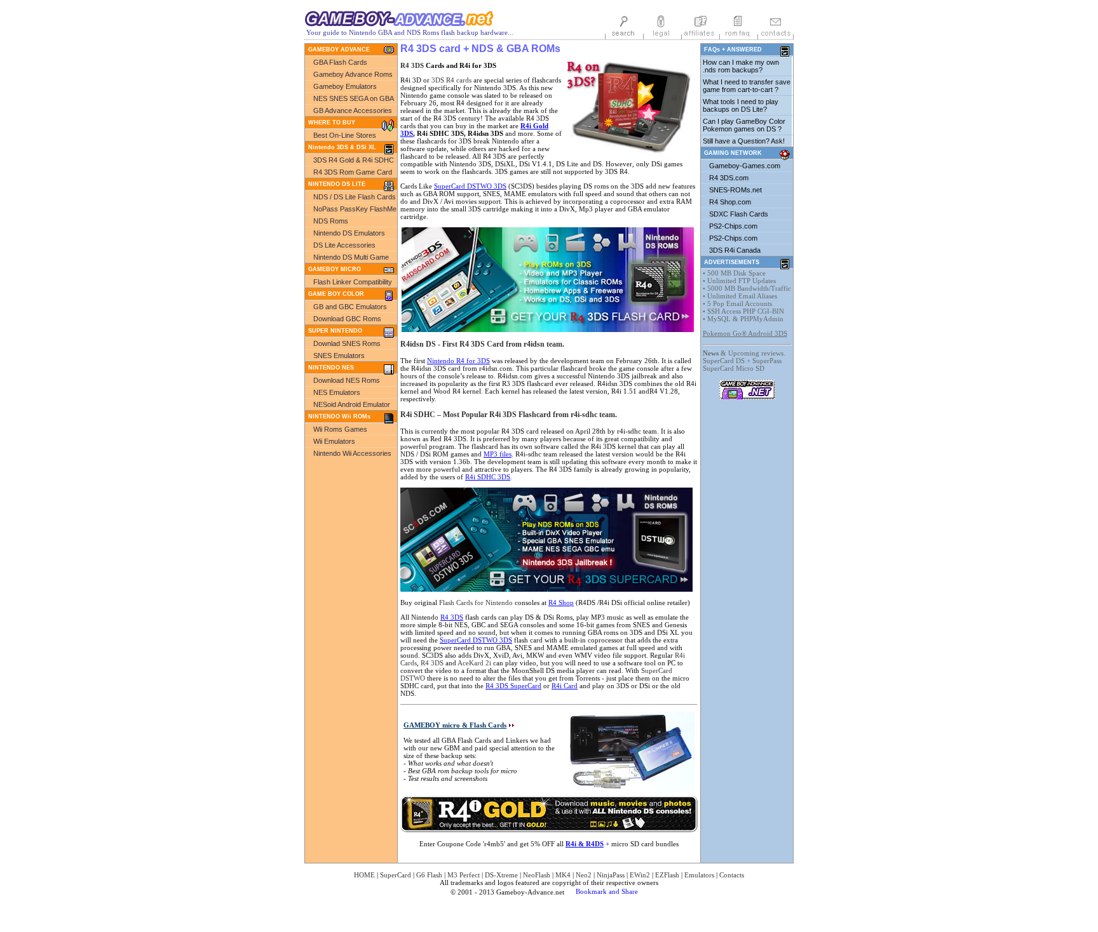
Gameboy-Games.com (744, 166)
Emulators (699, 875)
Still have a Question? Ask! (744, 141)
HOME (364, 875)
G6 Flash (429, 875)
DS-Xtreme (501, 875)
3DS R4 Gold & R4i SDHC (353, 160)
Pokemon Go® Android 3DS (745, 333)
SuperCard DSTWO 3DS (470, 186)
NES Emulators (336, 392)
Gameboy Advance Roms (353, 74)
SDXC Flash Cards (738, 214)
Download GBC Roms (347, 319)
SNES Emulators (339, 355)
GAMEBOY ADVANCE (339, 49)
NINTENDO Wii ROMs (339, 416)
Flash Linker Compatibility (352, 282)
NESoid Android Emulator (351, 404)
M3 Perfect (463, 875)
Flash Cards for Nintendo (476, 602)
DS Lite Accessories (344, 245)
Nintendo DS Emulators (349, 233)
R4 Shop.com (730, 202)
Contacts (731, 875)
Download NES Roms (346, 380)
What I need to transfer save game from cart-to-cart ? (746, 85)
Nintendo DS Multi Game (351, 257)
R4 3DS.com (729, 178)
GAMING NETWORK (733, 153)
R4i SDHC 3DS (487, 477)
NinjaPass (611, 875)
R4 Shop (561, 602)
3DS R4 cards (451, 80)
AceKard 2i (474, 663)
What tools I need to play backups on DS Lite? (740, 105)
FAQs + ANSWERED (733, 49)
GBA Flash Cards (340, 62)
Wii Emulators (334, 441)
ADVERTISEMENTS (731, 262)
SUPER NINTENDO (335, 331)
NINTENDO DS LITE (336, 184)
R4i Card (565, 685)
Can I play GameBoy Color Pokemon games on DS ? (744, 125)
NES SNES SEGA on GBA (353, 98)
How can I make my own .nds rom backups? (741, 66)
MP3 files (498, 454)
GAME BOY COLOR (336, 294)
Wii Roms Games (340, 429)
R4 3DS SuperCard (513, 685)
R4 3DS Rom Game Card (352, 172)
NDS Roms (330, 221)
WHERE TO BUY (331, 122)
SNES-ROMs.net (735, 190)
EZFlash (667, 875)
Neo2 (584, 875)
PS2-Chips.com (733, 226)
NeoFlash (536, 875)
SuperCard (395, 875)
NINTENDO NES (331, 367)
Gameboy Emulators (345, 86)
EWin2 (640, 875)
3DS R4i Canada (735, 250)
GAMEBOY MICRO (334, 269)
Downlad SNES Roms (347, 343)
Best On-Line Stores (344, 135)
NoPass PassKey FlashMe (354, 209)
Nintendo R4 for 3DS (458, 360)
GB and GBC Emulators (350, 306)
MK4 (563, 875)
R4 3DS (412, 65)
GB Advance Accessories (352, 110)
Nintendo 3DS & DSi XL (342, 147)
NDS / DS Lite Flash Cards (354, 197)
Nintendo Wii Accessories (352, 453)
